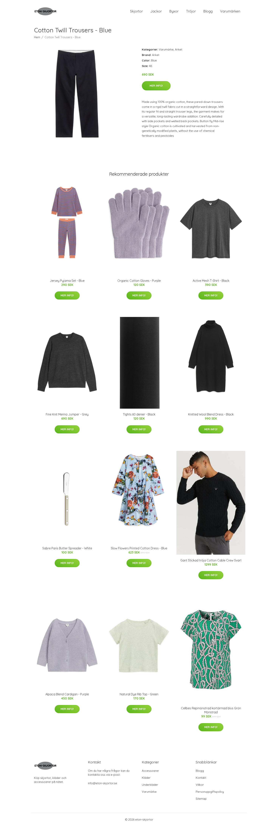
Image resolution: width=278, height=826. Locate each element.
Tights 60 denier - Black (139, 414)
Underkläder (150, 784)
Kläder (146, 777)
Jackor (156, 11)
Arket (178, 49)
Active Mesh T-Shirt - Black (211, 281)
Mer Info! (156, 85)
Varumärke (166, 49)
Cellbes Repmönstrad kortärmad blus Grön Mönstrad (211, 710)
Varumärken (230, 11)
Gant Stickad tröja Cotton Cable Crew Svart (211, 560)
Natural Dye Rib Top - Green (139, 694)
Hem (37, 37)
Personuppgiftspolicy (210, 791)
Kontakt (201, 777)
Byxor (174, 11)
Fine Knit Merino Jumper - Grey (67, 414)
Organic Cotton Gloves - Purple (139, 281)
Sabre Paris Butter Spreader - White (67, 548)
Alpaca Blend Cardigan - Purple (67, 694)
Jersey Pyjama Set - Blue (67, 281)
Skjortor (136, 11)
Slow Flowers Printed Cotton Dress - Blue (139, 548)
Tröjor (191, 11)
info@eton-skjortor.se (102, 783)
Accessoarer (150, 770)
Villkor (200, 784)
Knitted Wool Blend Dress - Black (211, 414)
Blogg (208, 11)
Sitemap (201, 798)
